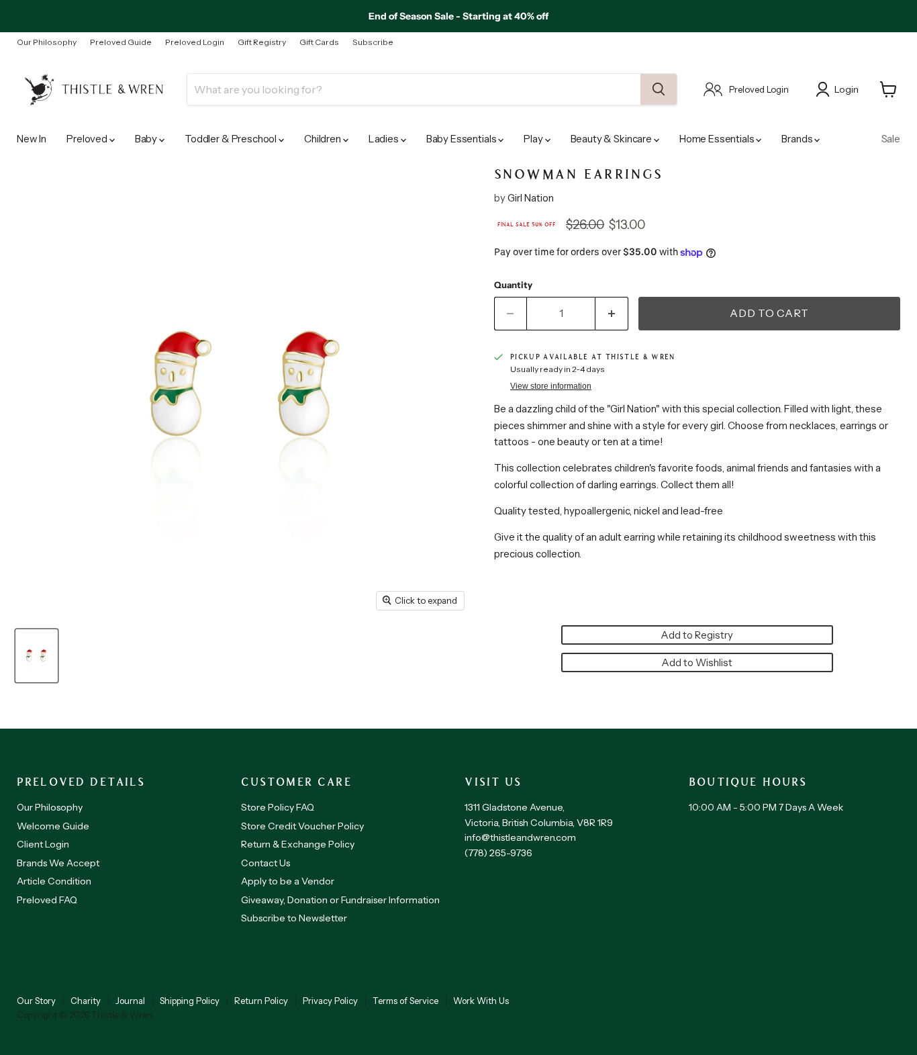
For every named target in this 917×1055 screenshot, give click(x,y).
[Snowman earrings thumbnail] (36, 655)
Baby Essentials (462, 138)
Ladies (385, 138)
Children (323, 138)
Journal (130, 1000)
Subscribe (372, 42)
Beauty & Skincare (612, 138)
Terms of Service (405, 1000)
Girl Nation (531, 197)
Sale (890, 138)
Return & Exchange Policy (297, 844)
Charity (85, 1000)
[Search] (658, 89)
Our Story (36, 1000)
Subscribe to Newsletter (294, 918)
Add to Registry (697, 635)
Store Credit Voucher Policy (302, 826)
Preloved (87, 138)
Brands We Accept (58, 863)
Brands (797, 138)
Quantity (513, 285)
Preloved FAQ (47, 900)
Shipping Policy (190, 1000)
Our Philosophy (47, 42)
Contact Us (265, 863)
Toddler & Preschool (232, 138)
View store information (550, 386)
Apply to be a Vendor (287, 881)
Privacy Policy (330, 1000)
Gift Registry (262, 42)
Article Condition (54, 881)
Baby (147, 138)
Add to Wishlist (696, 662)
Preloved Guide (121, 42)
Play (534, 138)
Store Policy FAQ (277, 807)
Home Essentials (718, 138)
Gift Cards (319, 42)
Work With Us (481, 1000)
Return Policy (261, 1000)
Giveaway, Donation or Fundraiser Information (340, 900)
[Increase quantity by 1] (611, 313)
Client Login (43, 844)
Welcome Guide (53, 826)
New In (31, 138)
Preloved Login (194, 42)
